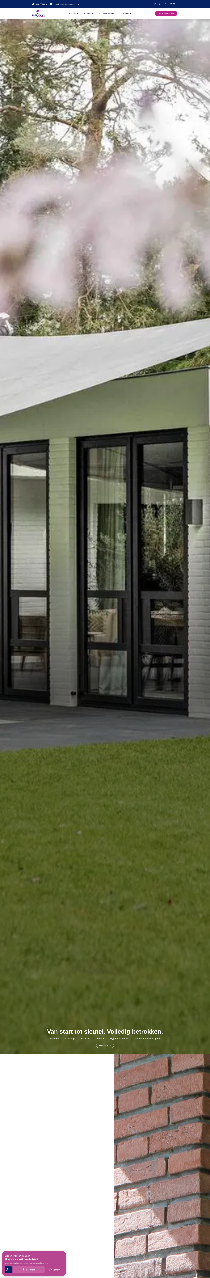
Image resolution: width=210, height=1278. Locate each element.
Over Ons (125, 13)
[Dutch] (171, 4)
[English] (174, 4)
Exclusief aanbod (106, 13)
